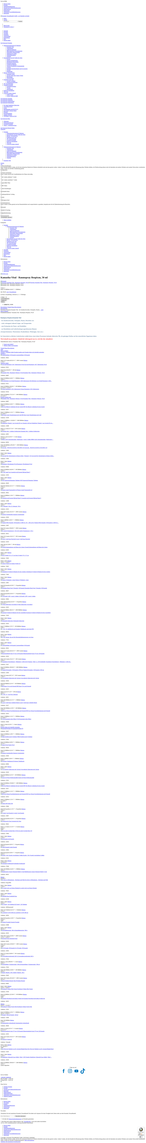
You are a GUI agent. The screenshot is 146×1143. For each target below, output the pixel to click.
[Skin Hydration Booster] (7, 980)
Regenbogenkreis (8, 113)
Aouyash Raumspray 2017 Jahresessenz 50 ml (35, 364)
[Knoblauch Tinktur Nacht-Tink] (9, 1006)
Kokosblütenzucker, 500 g (21, 930)
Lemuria (9, 67)
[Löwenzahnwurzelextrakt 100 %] (9, 956)
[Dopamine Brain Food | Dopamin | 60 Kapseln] (13, 588)
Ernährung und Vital (8, 79)
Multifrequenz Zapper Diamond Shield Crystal (35, 871)
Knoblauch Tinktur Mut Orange (25, 989)
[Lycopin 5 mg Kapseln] (7, 813)
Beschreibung (4, 307)
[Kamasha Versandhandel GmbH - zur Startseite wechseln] (15, 16)
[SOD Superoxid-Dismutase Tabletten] (10, 480)
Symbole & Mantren (12, 64)
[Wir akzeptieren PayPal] (4, 273)
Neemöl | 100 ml (14, 1015)
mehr (42, 309)
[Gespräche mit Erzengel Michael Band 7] (6, 472)
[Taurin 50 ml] (4, 745)
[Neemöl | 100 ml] (5, 1015)
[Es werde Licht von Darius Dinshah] (10, 888)
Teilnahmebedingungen (9, 6)
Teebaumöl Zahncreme (18, 620)
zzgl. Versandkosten (11, 292)
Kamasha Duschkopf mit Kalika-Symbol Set (34, 998)
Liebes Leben (10, 94)
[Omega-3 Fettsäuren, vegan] (8, 580)
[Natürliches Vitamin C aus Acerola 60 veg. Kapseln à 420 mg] (16, 423)
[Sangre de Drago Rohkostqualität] (9, 777)
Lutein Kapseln (13, 847)
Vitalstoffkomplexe (11, 55)
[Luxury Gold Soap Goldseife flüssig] (10, 702)
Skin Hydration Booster (19, 980)
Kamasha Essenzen (11, 63)
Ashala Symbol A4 (15, 563)
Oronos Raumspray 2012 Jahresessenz (30, 389)
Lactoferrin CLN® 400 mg (21, 912)
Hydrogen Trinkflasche (18, 761)
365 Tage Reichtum (8, 83)
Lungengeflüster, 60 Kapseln (23, 355)
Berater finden (7, 3)
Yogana (8, 87)
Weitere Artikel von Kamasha (11, 345)
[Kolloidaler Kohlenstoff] (7, 863)
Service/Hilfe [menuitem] (11, 7)
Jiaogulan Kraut (13, 938)
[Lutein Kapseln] (5, 847)
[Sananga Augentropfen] (7, 514)
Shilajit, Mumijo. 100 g (18, 972)
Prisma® (6, 112)
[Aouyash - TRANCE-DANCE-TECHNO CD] (13, 447)
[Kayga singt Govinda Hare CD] (9, 830)
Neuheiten (6, 251)
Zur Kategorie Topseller (6, 98)
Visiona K (9, 1039)
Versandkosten (27, 1121)
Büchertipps (9, 77)
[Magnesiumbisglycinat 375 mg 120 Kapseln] (12, 653)
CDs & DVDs (10, 78)
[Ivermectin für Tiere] (6, 821)
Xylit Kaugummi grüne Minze (24, 719)
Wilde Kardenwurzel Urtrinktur (24, 736)
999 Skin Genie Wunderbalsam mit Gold (31, 415)
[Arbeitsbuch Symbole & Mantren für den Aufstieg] (13, 571)
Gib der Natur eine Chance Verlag (15, 75)
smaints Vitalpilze (8, 114)
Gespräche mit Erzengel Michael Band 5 (31, 498)
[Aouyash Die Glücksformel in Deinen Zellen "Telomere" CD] (16, 456)
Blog (5, 255)
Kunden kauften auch (19, 352)
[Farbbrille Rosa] (5, 896)
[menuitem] (74, 4)
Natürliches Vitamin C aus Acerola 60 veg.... (42, 423)
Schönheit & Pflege (11, 86)
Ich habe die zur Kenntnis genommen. (18, 1119)
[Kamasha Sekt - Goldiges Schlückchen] (11, 431)
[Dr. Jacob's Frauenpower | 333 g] (9, 531)
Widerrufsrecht (7, 9)
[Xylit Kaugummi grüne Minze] (9, 719)
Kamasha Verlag (11, 74)
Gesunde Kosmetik (8, 85)
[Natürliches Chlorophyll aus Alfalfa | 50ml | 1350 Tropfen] (15, 1057)
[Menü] (143, 1128)
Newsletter (6, 1102)
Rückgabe (6, 1090)
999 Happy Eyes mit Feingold (24, 686)
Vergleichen (3, 300)
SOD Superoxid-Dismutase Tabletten (29, 480)
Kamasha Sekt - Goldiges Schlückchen (30, 431)
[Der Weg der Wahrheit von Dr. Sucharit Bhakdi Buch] (14, 1049)
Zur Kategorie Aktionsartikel (7, 101)
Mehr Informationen (29, 1140)
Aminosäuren (10, 48)
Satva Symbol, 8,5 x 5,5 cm (22, 555)
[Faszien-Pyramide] (6, 922)
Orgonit (8, 70)
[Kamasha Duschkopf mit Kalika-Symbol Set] (12, 998)
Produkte (6, 225)
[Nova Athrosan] (5, 694)
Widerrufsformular (8, 1093)
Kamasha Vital (10, 47)
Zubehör (3, 352)
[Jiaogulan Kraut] (5, 938)
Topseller (6, 249)
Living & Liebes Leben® (10, 93)
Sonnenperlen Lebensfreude (22, 1023)
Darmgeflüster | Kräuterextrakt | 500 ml (30, 964)
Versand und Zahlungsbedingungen (12, 8)
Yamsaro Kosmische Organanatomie (15, 66)
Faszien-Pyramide (15, 922)
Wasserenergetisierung (12, 82)
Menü (5, 18)
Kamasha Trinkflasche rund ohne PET (25, 629)
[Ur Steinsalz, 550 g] (6, 506)
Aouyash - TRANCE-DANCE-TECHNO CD (36, 447)
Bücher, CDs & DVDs (9, 72)
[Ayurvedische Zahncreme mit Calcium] (11, 678)
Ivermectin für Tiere (16, 821)
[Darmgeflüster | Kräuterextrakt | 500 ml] (11, 964)
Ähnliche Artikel (10, 352)
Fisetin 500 (10, 803)
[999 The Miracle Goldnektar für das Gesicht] (12, 406)
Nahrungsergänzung (8, 122)
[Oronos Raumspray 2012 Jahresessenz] (11, 389)
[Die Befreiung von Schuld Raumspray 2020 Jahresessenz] (15, 381)
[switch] (141, 1137)
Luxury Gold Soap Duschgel (23, 539)
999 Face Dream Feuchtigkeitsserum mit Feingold (38, 710)
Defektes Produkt (8, 1086)
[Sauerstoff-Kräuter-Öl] (7, 728)
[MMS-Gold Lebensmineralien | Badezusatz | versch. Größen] (16, 439)
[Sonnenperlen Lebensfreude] (8, 1023)
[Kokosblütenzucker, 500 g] (8, 930)
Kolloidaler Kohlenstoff (19, 863)
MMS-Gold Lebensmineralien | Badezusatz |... (42, 439)
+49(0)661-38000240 (6, 1077)
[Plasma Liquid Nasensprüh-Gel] (9, 490)
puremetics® (10, 89)
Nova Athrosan (14, 694)
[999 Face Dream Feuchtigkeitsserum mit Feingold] (13, 710)
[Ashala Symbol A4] (6, 563)
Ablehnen (3, 1141)
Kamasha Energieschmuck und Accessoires (17, 68)
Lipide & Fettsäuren (11, 49)
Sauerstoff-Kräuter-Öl (18, 728)
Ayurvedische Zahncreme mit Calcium (30, 678)
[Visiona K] (4, 1039)
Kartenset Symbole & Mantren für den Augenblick (38, 612)
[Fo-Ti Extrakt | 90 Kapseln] (8, 948)
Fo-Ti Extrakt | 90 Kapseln (21, 948)
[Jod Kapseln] (4, 839)
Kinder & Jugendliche (9, 90)
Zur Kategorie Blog (5, 118)
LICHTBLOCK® (8, 106)
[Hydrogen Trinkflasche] (7, 761)
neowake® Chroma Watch (10, 110)
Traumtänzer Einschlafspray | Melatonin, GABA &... (58, 661)
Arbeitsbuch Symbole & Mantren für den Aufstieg (38, 571)
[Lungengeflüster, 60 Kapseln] (8, 355)
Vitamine (9, 56)
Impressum (6, 13)
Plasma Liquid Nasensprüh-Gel (24, 490)
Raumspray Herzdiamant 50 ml (24, 464)
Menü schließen (7, 220)
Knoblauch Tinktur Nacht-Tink (24, 1006)
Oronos (8, 59)
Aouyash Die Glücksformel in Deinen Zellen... (43, 456)
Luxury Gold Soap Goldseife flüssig (28, 702)
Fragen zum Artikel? (8, 344)
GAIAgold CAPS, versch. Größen (27, 596)
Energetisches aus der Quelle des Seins (13, 57)
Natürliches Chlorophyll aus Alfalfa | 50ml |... (41, 1057)
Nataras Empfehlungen (12, 60)
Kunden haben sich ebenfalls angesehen (34, 352)
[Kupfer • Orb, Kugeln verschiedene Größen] (12, 855)
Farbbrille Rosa (13, 896)
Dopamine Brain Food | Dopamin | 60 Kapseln (36, 588)
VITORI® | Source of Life (10, 116)
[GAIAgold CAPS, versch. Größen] (10, 596)
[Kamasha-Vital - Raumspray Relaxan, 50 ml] (12, 372)
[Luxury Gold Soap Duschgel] (8, 539)
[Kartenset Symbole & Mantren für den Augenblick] (13, 612)
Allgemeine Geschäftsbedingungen (12, 12)
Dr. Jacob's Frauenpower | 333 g (25, 531)
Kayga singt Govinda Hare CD (24, 830)
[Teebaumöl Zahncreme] (7, 620)
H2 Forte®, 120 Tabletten (21, 904)
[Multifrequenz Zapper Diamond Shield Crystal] (12, 871)
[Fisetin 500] (4, 803)
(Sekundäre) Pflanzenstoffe (13, 52)
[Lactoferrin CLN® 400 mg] (8, 912)
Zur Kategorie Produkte (6, 43)
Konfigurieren (17, 1141)
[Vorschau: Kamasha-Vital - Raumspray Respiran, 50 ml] (15, 282)
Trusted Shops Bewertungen (14, 307)
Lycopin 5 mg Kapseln (18, 813)
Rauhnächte (9, 71)
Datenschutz (7, 10)
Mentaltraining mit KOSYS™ (11, 109)
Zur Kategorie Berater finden (8, 128)
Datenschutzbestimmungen (15, 1119)
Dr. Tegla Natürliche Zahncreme (11, 105)
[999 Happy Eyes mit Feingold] (9, 686)
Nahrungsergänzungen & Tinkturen (12, 45)
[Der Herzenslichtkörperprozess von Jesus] (7, 637)
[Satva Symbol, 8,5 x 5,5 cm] (8, 555)
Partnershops (7, 253)
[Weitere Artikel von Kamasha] (3, 281)
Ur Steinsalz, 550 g (16, 506)
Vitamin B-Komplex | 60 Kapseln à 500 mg (33, 670)
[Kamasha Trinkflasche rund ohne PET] (8, 629)
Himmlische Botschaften (12, 62)
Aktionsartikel (7, 252)
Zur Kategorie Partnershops (7, 102)
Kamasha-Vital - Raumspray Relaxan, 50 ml (34, 372)
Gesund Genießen (11, 81)
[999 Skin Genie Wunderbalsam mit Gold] (11, 415)
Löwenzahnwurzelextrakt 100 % (25, 956)
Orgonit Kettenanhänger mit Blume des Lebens (36, 547)
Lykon (5, 108)
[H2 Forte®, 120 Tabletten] (8, 904)
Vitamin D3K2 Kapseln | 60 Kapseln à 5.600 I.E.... (46, 522)
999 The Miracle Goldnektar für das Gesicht (34, 406)
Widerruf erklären (8, 1096)
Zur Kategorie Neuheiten (7, 100)
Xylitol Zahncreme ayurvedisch (24, 604)
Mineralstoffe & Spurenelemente (14, 51)
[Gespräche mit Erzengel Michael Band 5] (11, 498)
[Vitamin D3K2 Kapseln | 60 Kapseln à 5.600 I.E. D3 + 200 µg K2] (17, 522)
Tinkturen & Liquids (12, 53)
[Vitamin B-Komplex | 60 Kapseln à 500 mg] (12, 670)
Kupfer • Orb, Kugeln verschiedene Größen (33, 855)
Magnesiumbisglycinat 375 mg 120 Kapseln (33, 653)
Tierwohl (6, 92)
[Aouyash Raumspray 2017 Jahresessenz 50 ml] (12, 364)
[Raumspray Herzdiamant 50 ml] (9, 464)
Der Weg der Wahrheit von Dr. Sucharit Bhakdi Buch (41, 1049)
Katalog (5, 1104)
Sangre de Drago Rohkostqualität (26, 777)
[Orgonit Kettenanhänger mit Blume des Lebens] (13, 547)
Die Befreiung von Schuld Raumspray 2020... (41, 381)
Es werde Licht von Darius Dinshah (28, 888)
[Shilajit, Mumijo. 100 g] (7, 972)
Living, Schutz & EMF (12, 96)
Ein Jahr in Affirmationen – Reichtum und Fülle (36, 880)
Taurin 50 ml (11, 745)
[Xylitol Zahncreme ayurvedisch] (9, 604)
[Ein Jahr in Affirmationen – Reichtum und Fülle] (13, 880)
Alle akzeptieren (10, 1141)
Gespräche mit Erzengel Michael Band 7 (20, 472)
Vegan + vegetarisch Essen (10, 125)
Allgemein (6, 121)
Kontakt (6, 5)
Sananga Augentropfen (18, 514)
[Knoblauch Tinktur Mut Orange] (9, 989)
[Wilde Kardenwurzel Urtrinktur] (9, 736)
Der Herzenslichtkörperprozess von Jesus (23, 637)
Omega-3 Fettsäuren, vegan (22, 580)
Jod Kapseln (11, 839)
